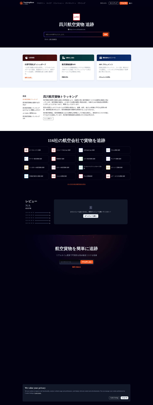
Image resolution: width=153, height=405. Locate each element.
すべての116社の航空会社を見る (77, 184)
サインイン (103, 3)
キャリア (49, 3)
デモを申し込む (87, 262)
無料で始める (76, 267)
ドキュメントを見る (104, 77)
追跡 (105, 34)
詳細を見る (65, 77)
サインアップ (113, 3)
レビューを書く (92, 216)
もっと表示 (47, 118)
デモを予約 (124, 3)
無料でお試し (28, 77)
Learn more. (37, 393)
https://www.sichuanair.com (77, 29)
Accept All (124, 397)
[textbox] (77, 34)
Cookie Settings (114, 397)
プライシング (81, 3)
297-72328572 (53, 39)
